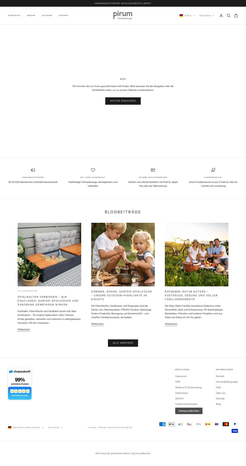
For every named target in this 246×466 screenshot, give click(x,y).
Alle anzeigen (123, 342)
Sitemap (220, 398)
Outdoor (47, 15)
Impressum (181, 376)
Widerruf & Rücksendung (188, 387)
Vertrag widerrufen (189, 410)
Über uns (220, 393)
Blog (218, 404)
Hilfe (218, 387)
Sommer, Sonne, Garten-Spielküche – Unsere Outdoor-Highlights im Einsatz (121, 295)
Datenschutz (181, 393)
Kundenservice (213, 177)
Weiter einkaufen (123, 100)
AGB (177, 381)
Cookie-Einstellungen (186, 404)
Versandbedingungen (227, 381)
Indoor (31, 15)
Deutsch (205, 15)
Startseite (14, 15)
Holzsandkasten (27, 291)
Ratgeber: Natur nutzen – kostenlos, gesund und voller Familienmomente (191, 295)
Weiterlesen (24, 329)
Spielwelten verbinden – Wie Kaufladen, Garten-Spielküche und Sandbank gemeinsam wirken (48, 300)
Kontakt (64, 15)
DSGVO (179, 398)
